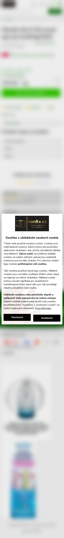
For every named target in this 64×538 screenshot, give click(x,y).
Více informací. (43, 308)
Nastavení (17, 317)
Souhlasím (47, 318)
